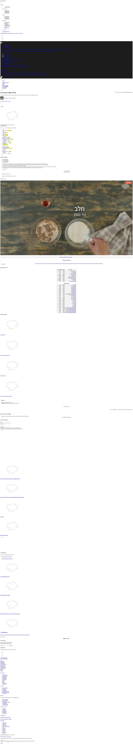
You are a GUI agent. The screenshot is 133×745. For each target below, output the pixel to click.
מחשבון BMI (4, 66)
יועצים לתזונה (4, 713)
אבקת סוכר (4, 147)
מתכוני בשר (30, 49)
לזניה (3, 727)
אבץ (75, 305)
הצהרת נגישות (7, 27)
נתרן (75, 280)
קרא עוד (2, 416)
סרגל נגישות (4, 88)
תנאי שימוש (4, 664)
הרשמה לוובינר (4, 87)
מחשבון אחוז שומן (9, 66)
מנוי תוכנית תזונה (3, 667)
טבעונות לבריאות (36, 74)
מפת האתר (2, 662)
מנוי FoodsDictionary (5, 31)
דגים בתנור (4, 733)
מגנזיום (75, 303)
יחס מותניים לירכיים (5, 65)
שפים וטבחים (4, 711)
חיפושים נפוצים (2, 720)
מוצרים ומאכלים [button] (10, 58)
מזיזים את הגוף (15, 74)
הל (2, 144)
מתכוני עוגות (56, 49)
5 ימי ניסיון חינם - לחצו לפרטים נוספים (8, 62)
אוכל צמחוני (52, 49)
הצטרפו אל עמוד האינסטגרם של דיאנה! (66, 257)
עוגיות (39, 49)
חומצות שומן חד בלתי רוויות (71, 311)
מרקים (23, 49)
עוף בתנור (4, 730)
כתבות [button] (6, 71)
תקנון (1, 664)
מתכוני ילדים (26, 49)
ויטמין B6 (74, 292)
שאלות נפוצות (2, 663)
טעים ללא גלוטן (42, 74)
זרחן (75, 304)
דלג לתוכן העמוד (3, 0)
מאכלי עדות (21, 51)
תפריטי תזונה (21, 60)
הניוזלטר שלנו (3, 640)
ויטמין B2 (74, 289)
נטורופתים (4, 710)
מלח (3, 143)
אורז (3, 84)
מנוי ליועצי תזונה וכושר (4, 658)
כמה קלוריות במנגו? (5, 82)
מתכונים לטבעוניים (47, 49)
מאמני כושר (4, 712)
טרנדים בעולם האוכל (5, 49)
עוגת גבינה (4, 724)
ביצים (3, 134)
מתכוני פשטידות (61, 49)
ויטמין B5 (74, 291)
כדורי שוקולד (4, 725)
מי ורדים (3, 138)
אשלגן (75, 306)
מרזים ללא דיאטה (21, 74)
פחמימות (74, 273)
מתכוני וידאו (45, 51)
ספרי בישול (17, 51)
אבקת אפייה (4, 142)
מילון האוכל (4, 59)
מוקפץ (41, 49)
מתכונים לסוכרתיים (12, 49)
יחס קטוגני (69, 417)
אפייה (43, 49)
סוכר (3, 132)
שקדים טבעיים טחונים (6, 139)
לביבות (3, 731)
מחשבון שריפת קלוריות (19, 65)
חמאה (3, 130)
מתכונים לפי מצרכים (34, 51)
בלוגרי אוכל (4, 709)
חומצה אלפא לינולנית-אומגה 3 (71, 308)
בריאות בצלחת (47, 74)
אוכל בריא (24, 51)
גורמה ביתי (4, 74)
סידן (75, 300)
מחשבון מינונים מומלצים (16, 66)
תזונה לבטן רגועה (26, 74)
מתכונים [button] (9, 47)
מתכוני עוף (34, 49)
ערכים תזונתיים (16, 60)
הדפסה (6, 101)
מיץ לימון (3, 135)
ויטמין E (74, 298)
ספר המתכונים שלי (50, 51)
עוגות (124, 92)
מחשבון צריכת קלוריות (23, 66)
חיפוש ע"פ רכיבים (11, 60)
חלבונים (74, 272)
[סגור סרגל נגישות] (0, 2)
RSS (1, 669)
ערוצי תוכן (4, 72)
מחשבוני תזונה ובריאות (6, 64)
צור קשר (6, 26)
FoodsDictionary (2, 647)
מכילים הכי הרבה (5, 60)
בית (131, 92)
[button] (5, 47)
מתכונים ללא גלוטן (19, 49)
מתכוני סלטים (66, 49)
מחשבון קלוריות (25, 65)
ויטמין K (74, 299)
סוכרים (73, 274)
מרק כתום (4, 729)
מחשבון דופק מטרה (12, 65)
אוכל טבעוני (4, 679)
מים (3, 148)
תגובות (9, 101)
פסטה (37, 49)
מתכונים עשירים (40, 51)
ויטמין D (74, 297)
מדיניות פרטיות (2, 665)
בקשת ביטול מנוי (3, 668)
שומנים (75, 275)
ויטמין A (74, 285)
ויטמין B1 (74, 288)
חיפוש (3, 80)
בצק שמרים (4, 732)
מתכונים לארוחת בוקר (6, 726)
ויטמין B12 (74, 295)
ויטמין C (74, 296)
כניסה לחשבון (5, 45)
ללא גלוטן (4, 684)
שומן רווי (72, 276)
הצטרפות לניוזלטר (5, 85)
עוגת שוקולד (4, 722)
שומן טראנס (71, 277)
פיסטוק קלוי (4, 151)
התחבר (4, 29)
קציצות (3, 83)
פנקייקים (3, 728)
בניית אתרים (9, 736)
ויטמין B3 (74, 290)
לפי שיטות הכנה (5, 51)
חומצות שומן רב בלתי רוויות (71, 307)
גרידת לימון (4, 137)
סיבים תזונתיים (73, 281)
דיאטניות (3, 708)
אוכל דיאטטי (29, 51)
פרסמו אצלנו (2, 661)
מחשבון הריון (4, 69)
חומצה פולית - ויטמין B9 (72, 293)
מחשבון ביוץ (4, 70)
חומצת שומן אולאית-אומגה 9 (71, 312)
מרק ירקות (4, 723)
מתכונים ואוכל (128, 92)
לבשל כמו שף (32, 74)
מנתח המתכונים (55, 51)
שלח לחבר (2, 101)
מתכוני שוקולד (4, 683)
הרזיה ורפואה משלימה (9, 74)
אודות (1, 660)
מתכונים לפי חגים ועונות (11, 51)
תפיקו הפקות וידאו (3, 736)
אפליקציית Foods (5, 86)
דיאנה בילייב (6, 98)
